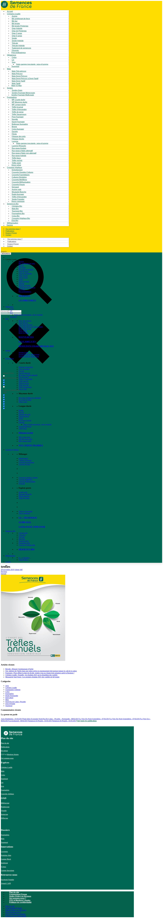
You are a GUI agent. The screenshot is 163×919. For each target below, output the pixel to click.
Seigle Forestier (24, 498)
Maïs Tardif (23, 331)
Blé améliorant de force (21, 19)
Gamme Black (6, 859)
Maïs (9, 69)
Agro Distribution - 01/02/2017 (12, 719)
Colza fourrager (24, 369)
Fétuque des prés (24, 414)
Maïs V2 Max (16, 86)
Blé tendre (22, 267)
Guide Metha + (24, 560)
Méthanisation (10, 556)
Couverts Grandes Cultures (28, 477)
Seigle (21, 279)
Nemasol (22, 483)
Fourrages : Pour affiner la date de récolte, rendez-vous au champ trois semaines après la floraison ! (39, 673)
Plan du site (5, 743)
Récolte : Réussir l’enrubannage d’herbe (19, 669)
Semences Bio (10, 531)
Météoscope (5, 803)
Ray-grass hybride (25, 400)
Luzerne (21, 422)
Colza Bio (22, 535)
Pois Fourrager (24, 377)
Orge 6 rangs (23, 277)
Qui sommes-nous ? (17, 898)
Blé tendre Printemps (26, 269)
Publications (5, 747)
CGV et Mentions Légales (19, 900)
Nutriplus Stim (6, 855)
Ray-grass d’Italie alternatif (28, 375)
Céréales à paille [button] (11, 259)
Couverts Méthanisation (27, 481)
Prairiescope (5, 807)
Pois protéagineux (18, 53)
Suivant (3, 574)
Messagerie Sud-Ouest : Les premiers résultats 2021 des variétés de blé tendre (32, 677)
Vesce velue (23, 389)
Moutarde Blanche (25, 494)
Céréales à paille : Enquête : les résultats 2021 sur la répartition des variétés (31, 675)
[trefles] (33, 660)
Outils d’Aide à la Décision (20, 896)
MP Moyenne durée (25, 439)
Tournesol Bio (24, 541)
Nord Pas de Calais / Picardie (15, 702)
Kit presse (4, 751)
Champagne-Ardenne (12, 690)
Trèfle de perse (24, 383)
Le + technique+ (24, 558)
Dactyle (21, 412)
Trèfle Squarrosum (25, 387)
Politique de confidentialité (20, 902)
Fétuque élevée (24, 416)
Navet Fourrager (24, 373)
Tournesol (15, 66)
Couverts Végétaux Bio (21, 218)
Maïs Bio (22, 539)
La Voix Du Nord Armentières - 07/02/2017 (94, 719)
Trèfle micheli (23, 381)
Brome (21, 410)
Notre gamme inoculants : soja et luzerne (32, 64)
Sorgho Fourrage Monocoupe (29, 354)
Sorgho (10, 88)
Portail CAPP (6, 883)
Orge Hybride (23, 271)
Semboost (4, 863)
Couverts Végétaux (12, 450)
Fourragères (9, 358)
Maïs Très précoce (25, 321)
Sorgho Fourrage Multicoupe (22, 95)
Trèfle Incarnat (24, 385)
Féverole (22, 290)
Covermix (4, 852)
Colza (12, 309)
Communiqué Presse (18, 894)
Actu (7, 686)
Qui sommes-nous (7, 758)
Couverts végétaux (7, 794)
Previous (4, 572)
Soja (13, 62)
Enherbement (23, 458)
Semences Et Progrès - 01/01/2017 (40, 721)
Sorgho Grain (23, 352)
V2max (3, 867)
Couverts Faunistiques (26, 462)
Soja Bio (22, 537)
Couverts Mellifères (25, 479)
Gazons (8, 562)
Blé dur (21, 265)
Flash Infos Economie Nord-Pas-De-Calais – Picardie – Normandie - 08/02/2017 (51, 719)
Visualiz (4, 811)
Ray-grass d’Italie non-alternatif (30, 398)
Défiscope (4, 818)
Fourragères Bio (24, 543)
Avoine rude (23, 492)
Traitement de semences (21, 48)
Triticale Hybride (24, 286)
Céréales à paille (11, 688)
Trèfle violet (23, 402)
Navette (21, 371)
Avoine (21, 261)
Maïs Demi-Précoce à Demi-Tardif (31, 327)
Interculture (9, 698)
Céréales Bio (23, 533)
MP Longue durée (25, 441)
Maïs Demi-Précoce (25, 325)
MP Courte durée (25, 437)
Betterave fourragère (20, 124)
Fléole (21, 418)
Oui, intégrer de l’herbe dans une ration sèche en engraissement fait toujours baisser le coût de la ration (41, 671)
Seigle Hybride (24, 282)
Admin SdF (18, 570)
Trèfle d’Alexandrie (25, 379)
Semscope (4, 814)
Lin (11, 311)
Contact (8, 235)
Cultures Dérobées (25, 460)
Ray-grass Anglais (25, 420)
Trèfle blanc (23, 428)
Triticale (21, 284)
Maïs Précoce (23, 323)
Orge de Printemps (25, 273)
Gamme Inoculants (7, 870)
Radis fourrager (24, 496)
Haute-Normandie (11, 696)
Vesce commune (24, 513)
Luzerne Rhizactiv (25, 426)
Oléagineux (9, 307)
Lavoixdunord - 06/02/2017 (18, 721)
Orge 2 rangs (23, 275)
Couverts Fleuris (24, 464)
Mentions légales (13, 754)
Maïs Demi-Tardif (25, 329)
